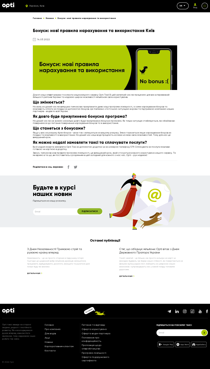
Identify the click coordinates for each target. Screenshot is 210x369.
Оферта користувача (94, 329)
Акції (47, 337)
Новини (49, 342)
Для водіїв (50, 333)
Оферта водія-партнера (96, 333)
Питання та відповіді (93, 325)
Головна (49, 325)
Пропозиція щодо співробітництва (92, 347)
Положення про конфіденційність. (92, 339)
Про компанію (53, 329)
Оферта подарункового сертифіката (95, 359)
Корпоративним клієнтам (59, 346)
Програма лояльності (94, 353)
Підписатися (90, 211)
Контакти (50, 350)
